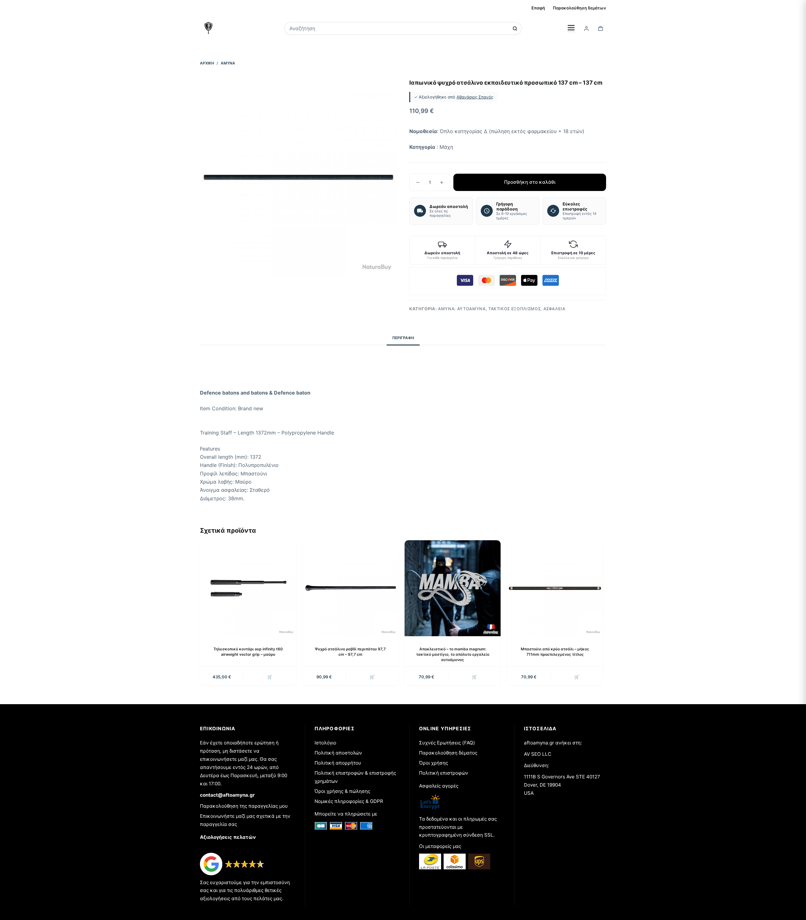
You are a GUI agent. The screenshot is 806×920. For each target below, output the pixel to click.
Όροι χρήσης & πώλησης (342, 791)
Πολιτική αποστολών (338, 753)
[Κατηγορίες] (571, 28)
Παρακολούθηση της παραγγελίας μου (244, 806)
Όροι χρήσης (433, 763)
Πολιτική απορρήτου (338, 763)
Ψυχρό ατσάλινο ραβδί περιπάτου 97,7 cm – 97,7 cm (350, 652)
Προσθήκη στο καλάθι (529, 182)
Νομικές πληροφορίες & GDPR (349, 801)
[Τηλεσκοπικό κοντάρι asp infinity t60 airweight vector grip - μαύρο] (248, 588)
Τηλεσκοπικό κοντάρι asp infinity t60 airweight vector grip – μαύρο (248, 652)
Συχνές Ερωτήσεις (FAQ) (447, 743)
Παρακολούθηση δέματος (448, 753)
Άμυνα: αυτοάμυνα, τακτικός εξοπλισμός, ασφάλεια (501, 308)
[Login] (586, 28)
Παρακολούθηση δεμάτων (579, 7)
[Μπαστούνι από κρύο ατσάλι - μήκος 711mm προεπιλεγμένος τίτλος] (555, 588)
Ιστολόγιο (325, 743)
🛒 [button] (269, 676)
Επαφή (538, 7)
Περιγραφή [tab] (403, 337)
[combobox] (399, 28)
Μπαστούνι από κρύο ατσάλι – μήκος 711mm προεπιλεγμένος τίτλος (555, 652)
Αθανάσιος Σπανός (475, 96)
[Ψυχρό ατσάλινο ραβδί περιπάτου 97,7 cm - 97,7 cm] (350, 588)
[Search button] (515, 28)
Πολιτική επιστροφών (443, 773)
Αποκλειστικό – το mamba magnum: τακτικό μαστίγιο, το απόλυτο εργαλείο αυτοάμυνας (452, 654)
